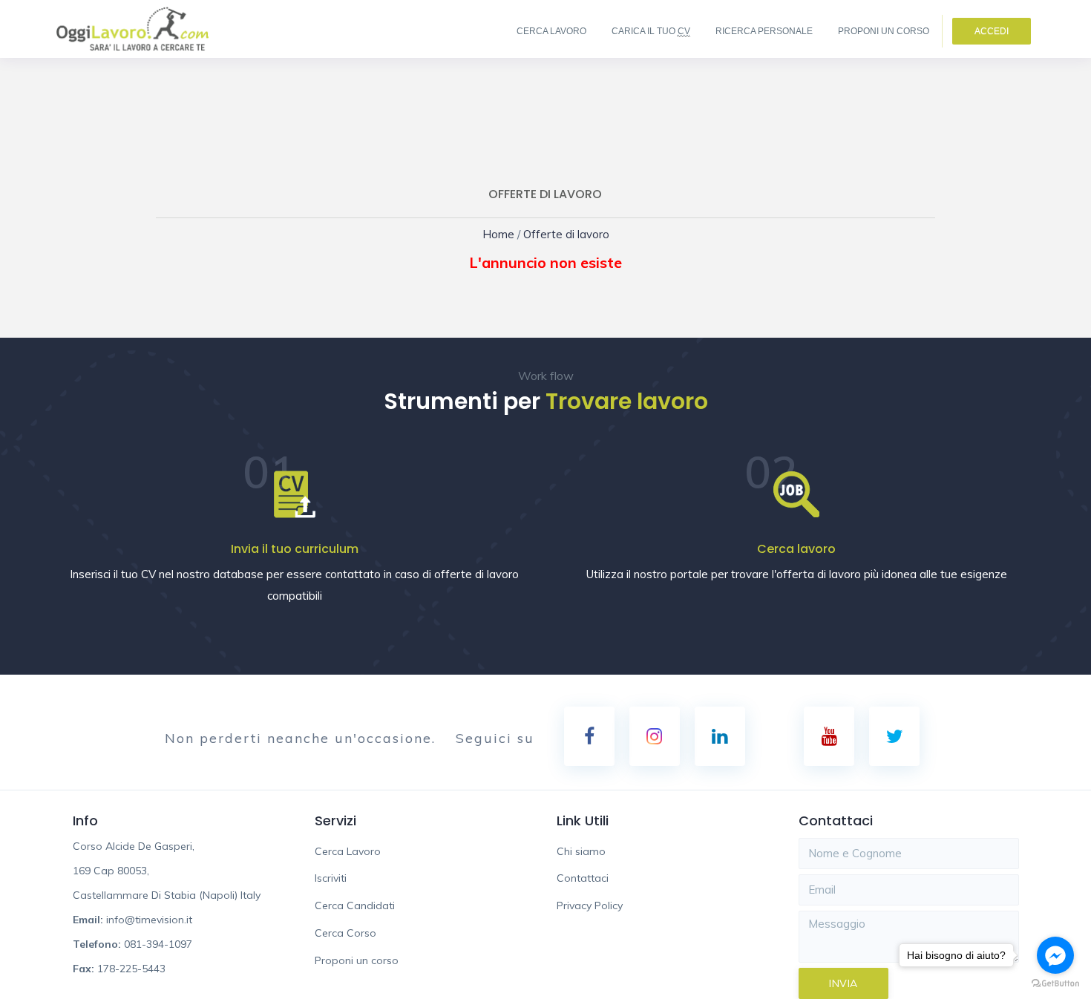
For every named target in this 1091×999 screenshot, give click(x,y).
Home (508, 234)
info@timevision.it (149, 919)
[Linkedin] (720, 736)
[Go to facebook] (1055, 955)
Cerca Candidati (355, 905)
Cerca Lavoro (551, 31)
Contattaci (583, 878)
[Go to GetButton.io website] (1055, 984)
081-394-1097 (158, 944)
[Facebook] (589, 736)
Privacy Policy (590, 905)
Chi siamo (581, 851)
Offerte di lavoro (562, 234)
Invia (843, 983)
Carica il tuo (651, 31)
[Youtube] (829, 736)
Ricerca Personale (764, 31)
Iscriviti (331, 878)
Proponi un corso (883, 31)
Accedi (991, 31)
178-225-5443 (131, 968)
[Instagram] (654, 736)
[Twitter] (894, 736)
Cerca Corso (345, 933)
